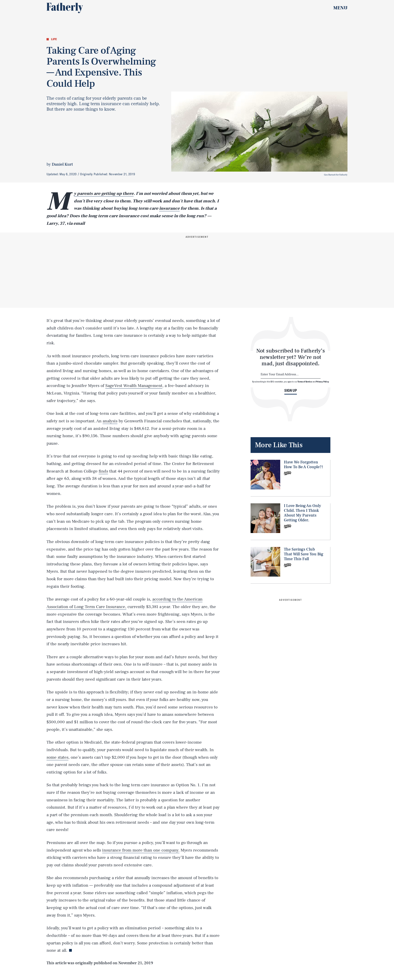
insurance (169, 208)
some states (57, 757)
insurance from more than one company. (140, 850)
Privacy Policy (322, 381)
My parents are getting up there (104, 193)
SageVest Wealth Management (133, 385)
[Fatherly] (65, 8)
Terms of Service (305, 381)
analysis (110, 421)
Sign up (290, 390)
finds (103, 471)
